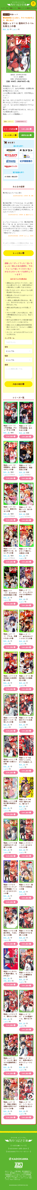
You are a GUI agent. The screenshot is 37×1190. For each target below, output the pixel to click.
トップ (3, 8)
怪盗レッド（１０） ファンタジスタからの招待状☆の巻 (26, 593)
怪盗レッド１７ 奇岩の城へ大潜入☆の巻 (10, 761)
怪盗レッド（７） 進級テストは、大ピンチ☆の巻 (10, 550)
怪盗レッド (13, 8)
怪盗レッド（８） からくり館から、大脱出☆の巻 (25, 550)
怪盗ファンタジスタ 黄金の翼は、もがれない (10, 973)
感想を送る (25, 135)
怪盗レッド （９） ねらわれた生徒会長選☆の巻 (10, 592)
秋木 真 (6, 29)
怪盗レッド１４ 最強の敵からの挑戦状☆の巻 (26, 678)
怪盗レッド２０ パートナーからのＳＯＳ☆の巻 (26, 845)
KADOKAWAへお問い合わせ (18, 1148)
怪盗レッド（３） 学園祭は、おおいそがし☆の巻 (10, 467)
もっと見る (17, 253)
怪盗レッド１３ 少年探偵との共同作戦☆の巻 (10, 678)
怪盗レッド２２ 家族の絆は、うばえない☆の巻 (10, 932)
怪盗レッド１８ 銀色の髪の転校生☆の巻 (10, 803)
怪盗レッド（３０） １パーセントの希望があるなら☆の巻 (26, 1105)
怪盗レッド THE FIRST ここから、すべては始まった (25, 759)
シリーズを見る (9, 129)
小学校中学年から (21, 121)
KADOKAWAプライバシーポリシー (18, 1151)
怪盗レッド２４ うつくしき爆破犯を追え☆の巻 (26, 974)
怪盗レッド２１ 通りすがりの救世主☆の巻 (26, 886)
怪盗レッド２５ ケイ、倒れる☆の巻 (10, 1015)
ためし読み (25, 129)
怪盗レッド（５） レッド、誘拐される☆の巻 (10, 508)
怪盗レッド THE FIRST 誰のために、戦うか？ (25, 801)
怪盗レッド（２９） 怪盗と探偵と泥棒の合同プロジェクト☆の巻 (10, 1105)
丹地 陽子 (7, 981)
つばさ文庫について (18, 1145)
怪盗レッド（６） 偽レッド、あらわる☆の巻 (25, 509)
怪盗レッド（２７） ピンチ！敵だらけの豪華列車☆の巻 (10, 1061)
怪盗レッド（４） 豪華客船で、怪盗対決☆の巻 (25, 467)
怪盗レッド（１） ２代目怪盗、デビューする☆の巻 (10, 427)
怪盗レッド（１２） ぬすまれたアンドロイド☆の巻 (26, 636)
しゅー (14, 29)
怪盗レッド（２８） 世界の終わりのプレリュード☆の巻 (26, 1061)
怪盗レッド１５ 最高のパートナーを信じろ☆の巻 (10, 719)
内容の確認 (17, 384)
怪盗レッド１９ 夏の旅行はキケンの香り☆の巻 (10, 845)
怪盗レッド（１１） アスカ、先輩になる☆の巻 (10, 636)
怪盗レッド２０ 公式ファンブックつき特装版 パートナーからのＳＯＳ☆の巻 (10, 888)
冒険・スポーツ (8, 121)
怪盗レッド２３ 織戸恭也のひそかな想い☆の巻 (26, 932)
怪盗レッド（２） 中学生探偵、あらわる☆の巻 (25, 427)
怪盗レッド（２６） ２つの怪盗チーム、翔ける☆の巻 (26, 1017)
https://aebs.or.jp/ (15, 1179)
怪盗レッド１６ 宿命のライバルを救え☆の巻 (26, 719)
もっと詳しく (10, 135)
